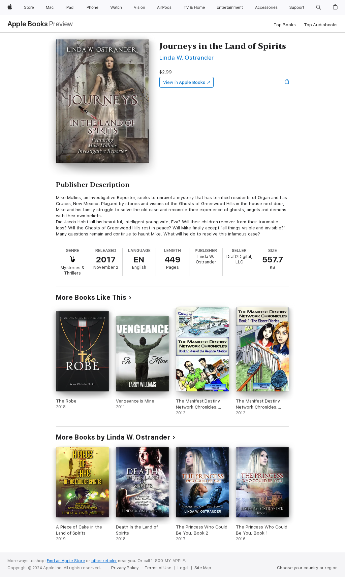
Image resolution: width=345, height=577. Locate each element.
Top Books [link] (285, 24)
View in (184, 82)
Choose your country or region (307, 568)
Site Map (202, 568)
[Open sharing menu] (287, 82)
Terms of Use (158, 568)
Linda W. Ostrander (186, 57)
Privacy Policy (124, 568)
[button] (318, 7)
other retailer (104, 560)
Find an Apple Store (66, 560)
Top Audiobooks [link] (321, 24)
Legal (183, 568)
